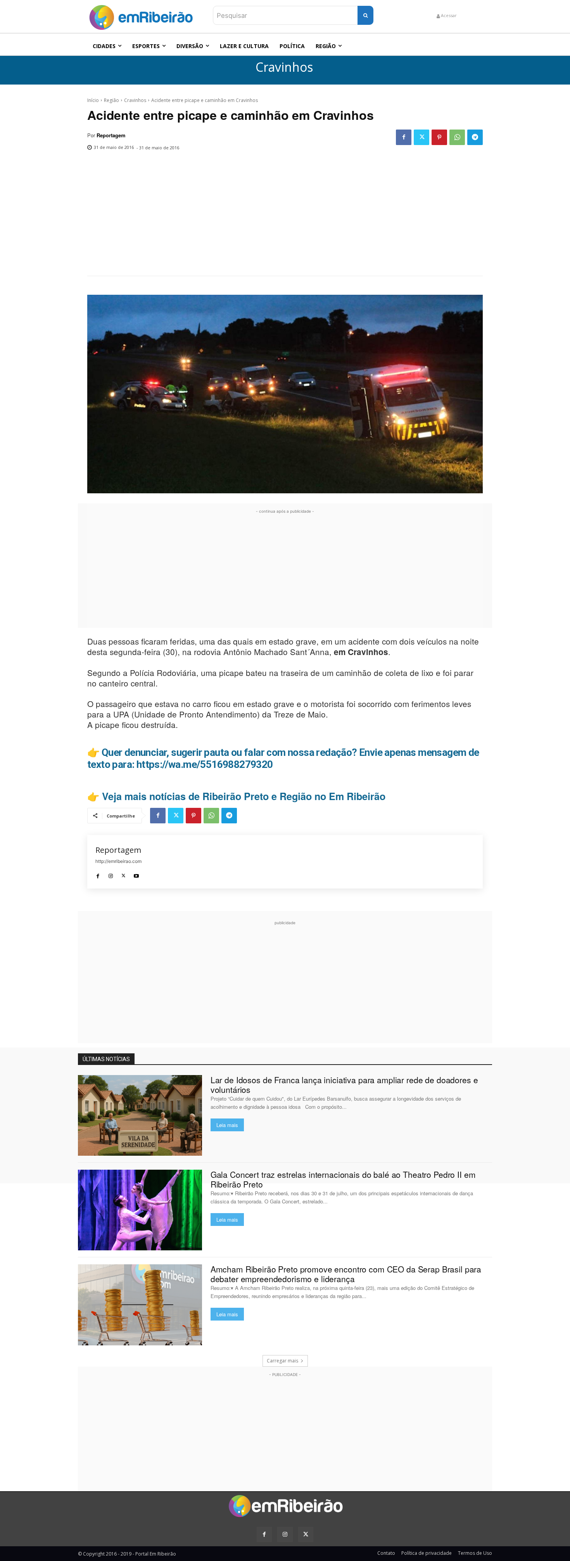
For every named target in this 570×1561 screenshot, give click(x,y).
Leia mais (227, 1125)
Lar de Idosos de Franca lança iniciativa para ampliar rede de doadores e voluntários (344, 1084)
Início (93, 100)
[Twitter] (421, 137)
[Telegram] (475, 137)
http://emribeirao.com (118, 861)
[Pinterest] (439, 137)
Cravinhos (284, 67)
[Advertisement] (285, 217)
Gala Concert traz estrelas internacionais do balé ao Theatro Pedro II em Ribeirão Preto (343, 1179)
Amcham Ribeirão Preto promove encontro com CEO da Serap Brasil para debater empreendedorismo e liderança (346, 1273)
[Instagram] (110, 873)
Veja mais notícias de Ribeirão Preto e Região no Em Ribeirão (243, 796)
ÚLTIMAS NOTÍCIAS (106, 1059)
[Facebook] (403, 137)
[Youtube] (136, 873)
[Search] (365, 15)
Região (111, 100)
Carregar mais (282, 1360)
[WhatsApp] (457, 137)
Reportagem (111, 135)
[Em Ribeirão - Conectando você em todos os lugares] (140, 15)
